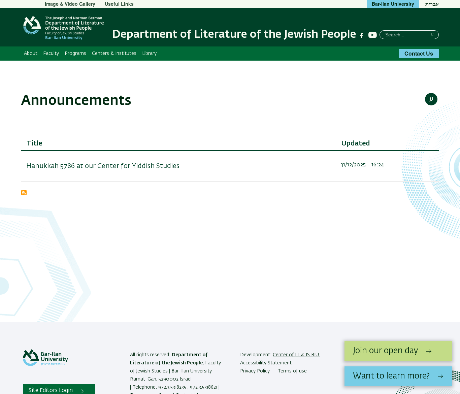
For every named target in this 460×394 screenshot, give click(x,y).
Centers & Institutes (114, 53)
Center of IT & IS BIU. (296, 355)
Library (149, 53)
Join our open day (385, 351)
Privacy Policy (255, 371)
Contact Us (418, 53)
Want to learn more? (391, 376)
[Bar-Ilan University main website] (45, 364)
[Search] (432, 34)
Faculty (51, 53)
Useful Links (119, 3)
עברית (432, 3)
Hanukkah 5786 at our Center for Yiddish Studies (102, 166)
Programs (75, 53)
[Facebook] (361, 35)
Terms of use (292, 371)
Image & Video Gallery (70, 3)
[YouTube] (372, 35)
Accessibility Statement (266, 363)
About (30, 53)
